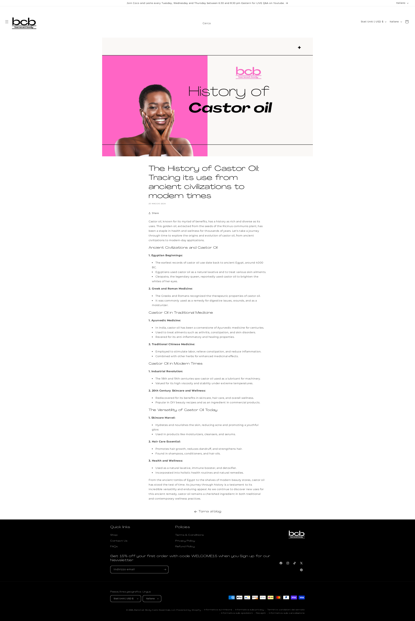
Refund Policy (185, 546)
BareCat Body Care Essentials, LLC (155, 610)
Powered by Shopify (188, 610)
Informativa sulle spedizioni (237, 613)
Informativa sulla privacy (249, 610)
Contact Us (118, 541)
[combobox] (236, 22)
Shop (114, 535)
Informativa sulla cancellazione (287, 613)
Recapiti (261, 613)
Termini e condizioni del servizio (286, 610)
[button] (6, 21)
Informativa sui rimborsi (218, 610)
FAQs (114, 546)
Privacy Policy (185, 541)
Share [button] (155, 212)
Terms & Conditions (189, 535)
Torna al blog (210, 511)
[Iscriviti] (164, 569)
